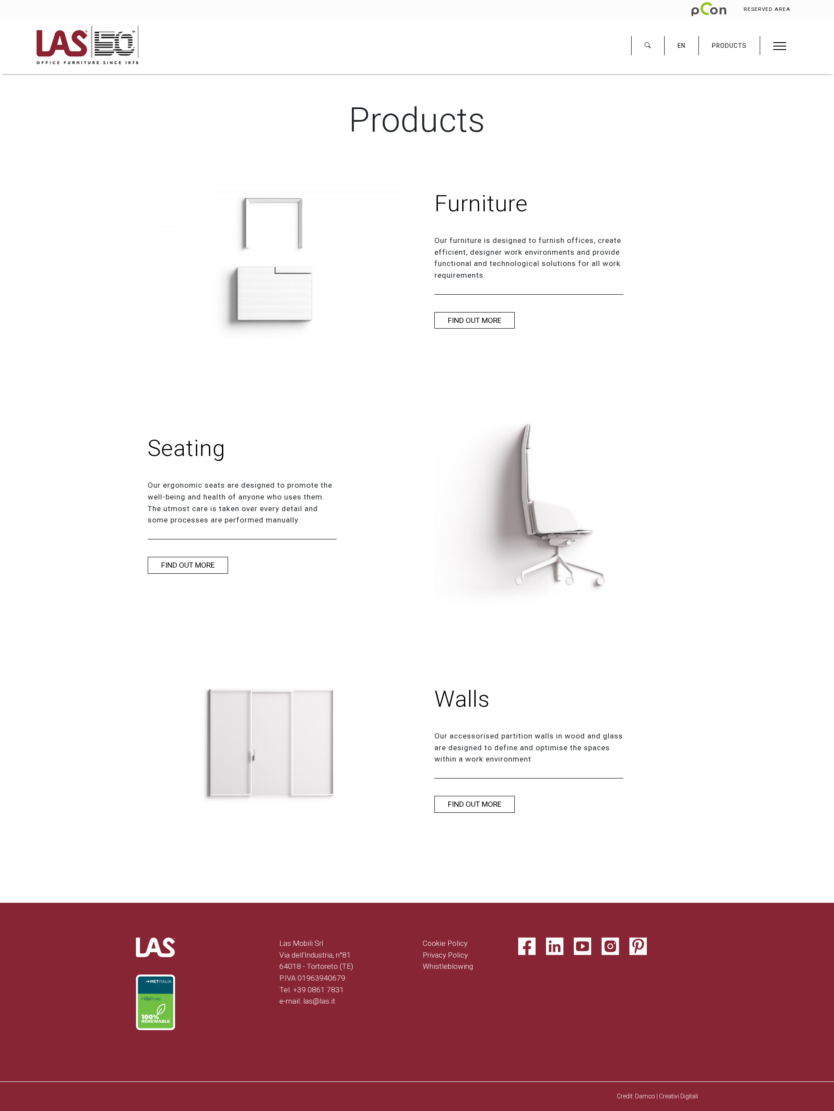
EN (681, 45)
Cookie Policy (445, 943)
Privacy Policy (445, 955)
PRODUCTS (729, 45)
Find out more (474, 320)
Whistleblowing (448, 966)
